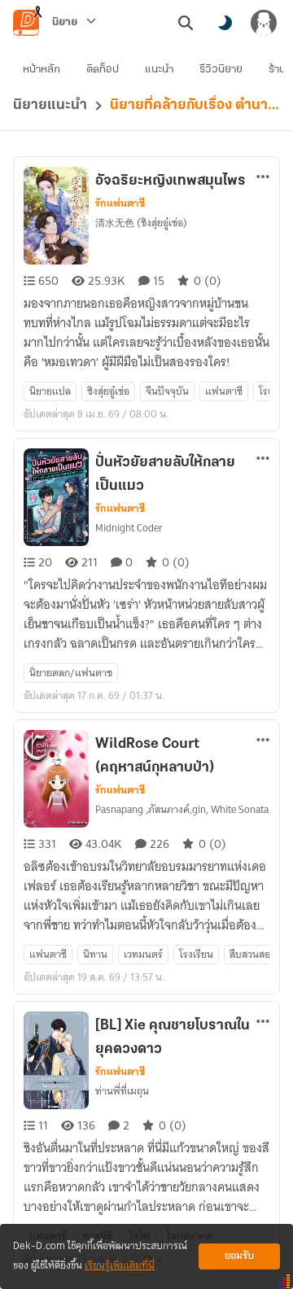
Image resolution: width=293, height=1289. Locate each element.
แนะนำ (159, 69)
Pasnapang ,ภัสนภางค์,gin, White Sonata (182, 809)
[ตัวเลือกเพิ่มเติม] (263, 176)
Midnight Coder (129, 527)
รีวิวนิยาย (221, 69)
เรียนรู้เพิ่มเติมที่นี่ (120, 1265)
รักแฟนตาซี (120, 203)
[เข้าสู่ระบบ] (263, 23)
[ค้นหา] (185, 23)
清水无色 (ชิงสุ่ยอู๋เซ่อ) (141, 222)
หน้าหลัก (41, 69)
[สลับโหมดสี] (224, 23)
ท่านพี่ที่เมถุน (122, 1090)
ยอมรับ (239, 1256)
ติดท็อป (102, 69)
